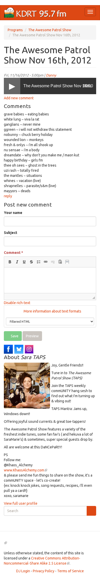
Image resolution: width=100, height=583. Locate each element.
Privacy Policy (43, 571)
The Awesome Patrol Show (49, 30)
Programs (15, 30)
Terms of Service (70, 571)
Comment (13, 253)
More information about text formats (52, 311)
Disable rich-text (17, 303)
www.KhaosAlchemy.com (25, 470)
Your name (13, 213)
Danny (51, 75)
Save (14, 336)
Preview (32, 336)
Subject (10, 233)
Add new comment (19, 98)
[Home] (35, 12)
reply (8, 196)
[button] (9, 261)
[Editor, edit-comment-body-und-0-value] (50, 280)
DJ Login (23, 571)
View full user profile (20, 503)
